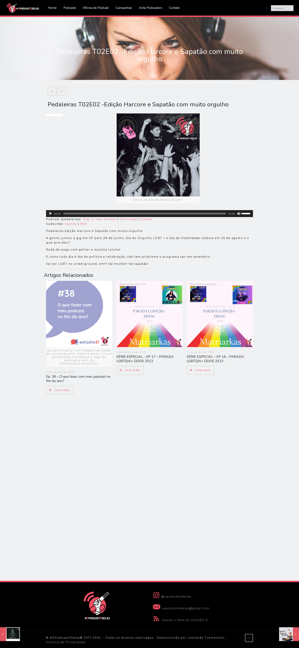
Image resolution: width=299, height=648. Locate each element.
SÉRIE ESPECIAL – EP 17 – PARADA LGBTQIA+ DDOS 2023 (145, 358)
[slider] (246, 213)
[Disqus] (149, 446)
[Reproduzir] (50, 213)
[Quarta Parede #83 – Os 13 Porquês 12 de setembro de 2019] (10, 634)
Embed (146, 219)
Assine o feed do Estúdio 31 (185, 620)
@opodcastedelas (176, 596)
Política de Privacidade (65, 642)
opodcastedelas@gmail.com (185, 608)
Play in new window (99, 219)
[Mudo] (239, 213)
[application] (149, 213)
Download (128, 219)
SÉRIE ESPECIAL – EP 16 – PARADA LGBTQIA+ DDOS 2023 (215, 358)
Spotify (71, 224)
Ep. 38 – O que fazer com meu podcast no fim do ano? (78, 378)
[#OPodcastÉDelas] (22, 8)
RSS (83, 224)
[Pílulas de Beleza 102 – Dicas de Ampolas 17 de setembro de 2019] (289, 634)
